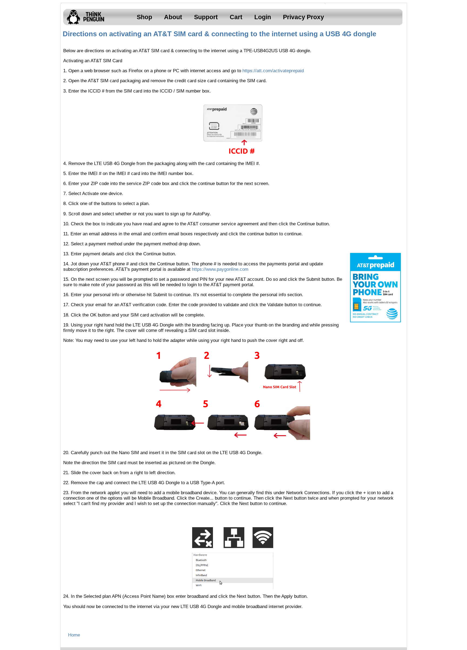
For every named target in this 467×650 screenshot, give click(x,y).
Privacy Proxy (303, 17)
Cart (236, 17)
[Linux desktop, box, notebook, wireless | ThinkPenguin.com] (84, 24)
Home (74, 635)
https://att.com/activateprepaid (273, 70)
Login (262, 17)
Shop (144, 17)
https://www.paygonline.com (220, 269)
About (173, 17)
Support (206, 17)
